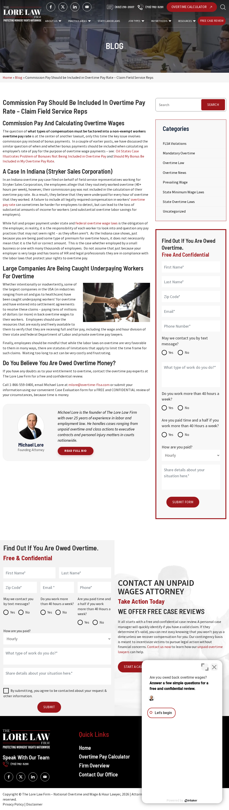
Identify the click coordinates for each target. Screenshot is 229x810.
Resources (185, 21)
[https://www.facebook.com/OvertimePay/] (50, 6)
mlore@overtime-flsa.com (89, 384)
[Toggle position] (204, 667)
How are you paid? (177, 447)
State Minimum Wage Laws (183, 192)
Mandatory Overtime (179, 153)
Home (7, 77)
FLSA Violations (175, 143)
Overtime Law (173, 162)
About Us (51, 21)
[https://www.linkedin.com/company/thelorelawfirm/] (74, 6)
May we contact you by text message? (185, 340)
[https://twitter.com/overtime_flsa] (62, 6)
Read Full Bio (75, 451)
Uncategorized (174, 211)
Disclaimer (34, 804)
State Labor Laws (109, 21)
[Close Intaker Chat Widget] (214, 667)
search (213, 104)
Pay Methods (159, 21)
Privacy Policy (13, 804)
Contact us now (159, 646)
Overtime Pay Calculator (104, 756)
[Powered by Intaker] (191, 800)
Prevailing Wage (175, 182)
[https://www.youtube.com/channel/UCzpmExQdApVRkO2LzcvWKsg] (87, 6)
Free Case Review (211, 21)
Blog (18, 77)
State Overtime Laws (179, 201)
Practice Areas (77, 21)
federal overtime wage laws (96, 223)
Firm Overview (94, 765)
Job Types (134, 21)
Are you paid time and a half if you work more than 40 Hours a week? (190, 423)
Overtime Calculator (189, 7)
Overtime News (174, 172)
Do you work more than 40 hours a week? (190, 396)
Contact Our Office (98, 774)
